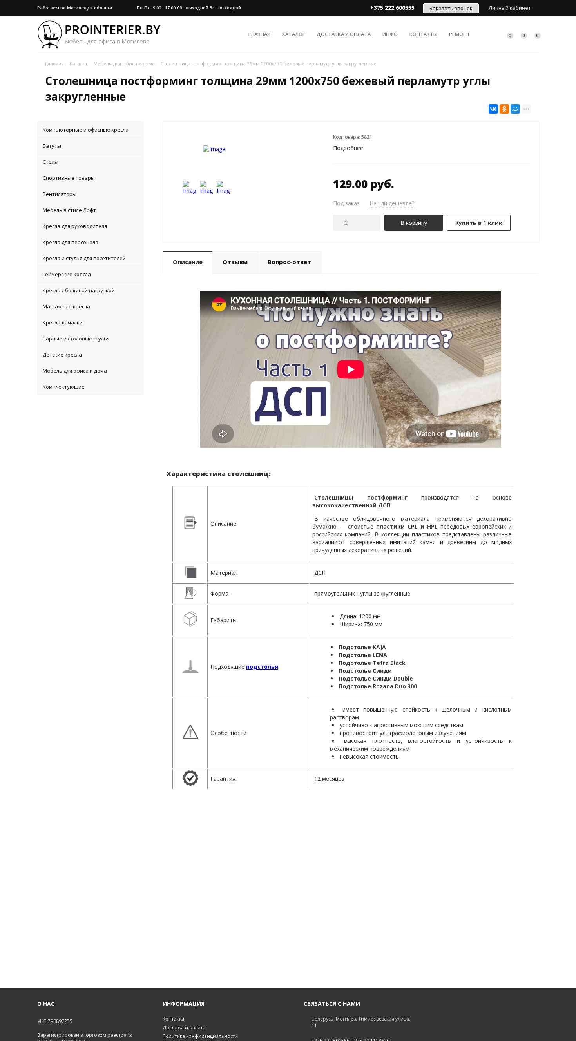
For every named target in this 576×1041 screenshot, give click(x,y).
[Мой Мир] (515, 109)
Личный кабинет (510, 7)
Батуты (52, 145)
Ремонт (459, 34)
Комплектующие (64, 386)
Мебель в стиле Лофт (69, 210)
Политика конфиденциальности (200, 1036)
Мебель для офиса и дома (75, 370)
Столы (50, 161)
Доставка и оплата (344, 34)
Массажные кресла (66, 306)
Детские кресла (62, 354)
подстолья (262, 666)
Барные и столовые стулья (76, 338)
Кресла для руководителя (75, 226)
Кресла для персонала (70, 242)
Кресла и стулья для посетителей (84, 258)
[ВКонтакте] (493, 109)
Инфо (390, 34)
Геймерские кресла (67, 274)
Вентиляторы (59, 193)
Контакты (423, 34)
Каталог (293, 34)
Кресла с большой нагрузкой (79, 290)
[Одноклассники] (504, 109)
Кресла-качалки (63, 322)
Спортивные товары (69, 177)
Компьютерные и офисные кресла (86, 129)
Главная (259, 34)
